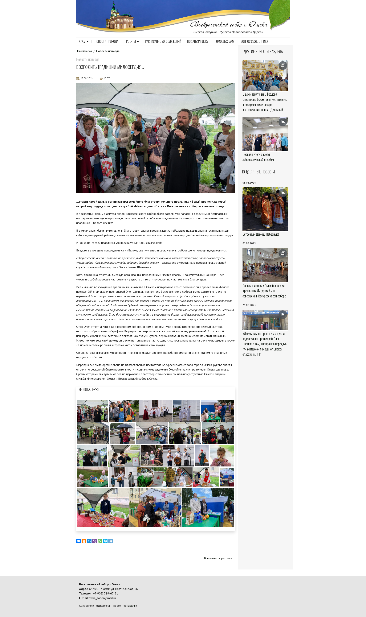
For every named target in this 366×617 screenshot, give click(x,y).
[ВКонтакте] (78, 541)
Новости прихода (106, 41)
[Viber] (94, 541)
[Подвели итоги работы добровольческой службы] (265, 134)
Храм (82, 41)
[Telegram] (110, 541)
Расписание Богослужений (163, 41)
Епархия (130, 605)
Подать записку (197, 41)
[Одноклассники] (84, 541)
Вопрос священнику (254, 41)
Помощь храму (224, 41)
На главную (84, 51)
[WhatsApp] (100, 541)
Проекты (130, 41)
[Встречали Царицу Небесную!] (265, 209)
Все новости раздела (218, 558)
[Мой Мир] (89, 541)
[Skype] (105, 541)
